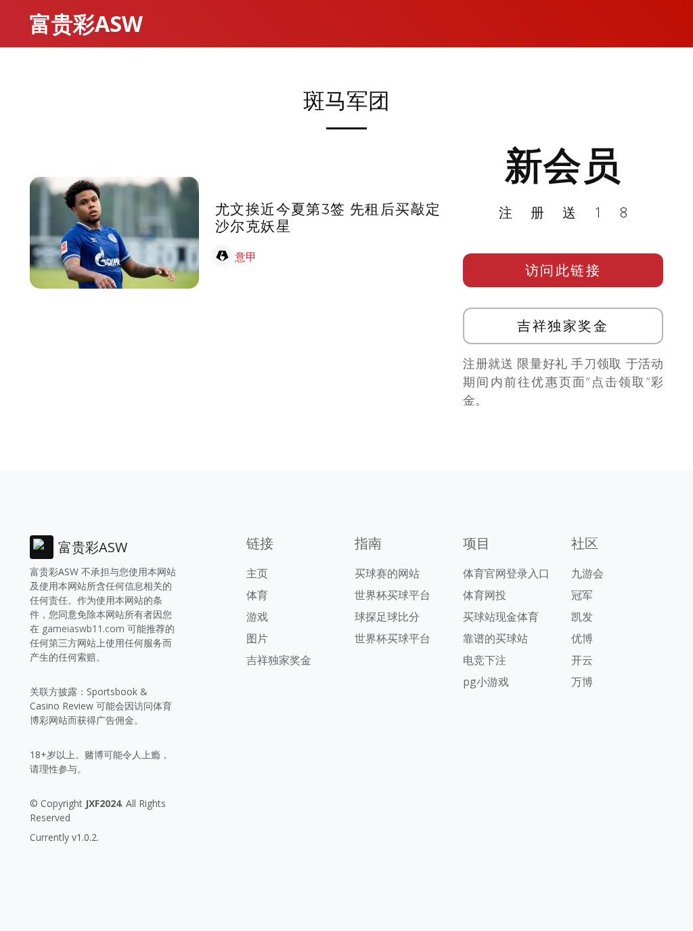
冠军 (582, 594)
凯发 (582, 616)
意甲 (245, 256)
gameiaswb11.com (83, 628)
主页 (257, 573)
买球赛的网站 (387, 573)
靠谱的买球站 (495, 638)
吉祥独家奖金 (562, 325)
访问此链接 (563, 270)
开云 (582, 660)
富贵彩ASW (86, 23)
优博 (582, 638)
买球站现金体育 (501, 616)
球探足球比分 (387, 616)
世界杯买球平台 (392, 594)
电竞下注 (484, 660)
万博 (582, 681)
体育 (257, 594)
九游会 (587, 573)
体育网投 (484, 594)
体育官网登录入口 (506, 573)
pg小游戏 (486, 681)
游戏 (257, 616)
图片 (257, 638)
